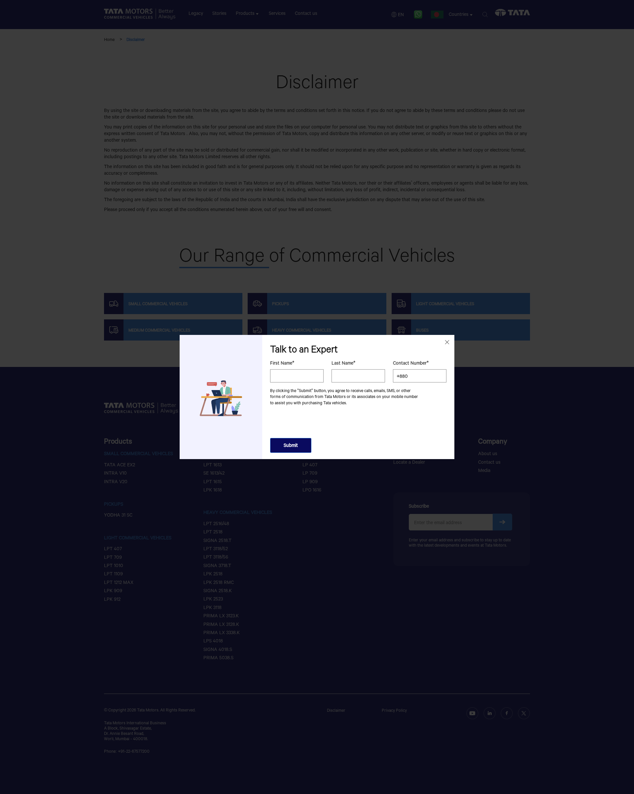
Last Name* (343, 363)
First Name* (282, 363)
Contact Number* (411, 363)
